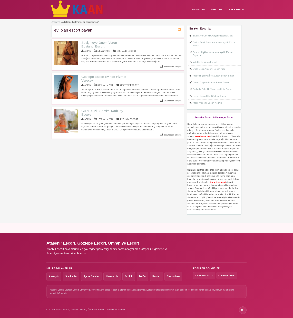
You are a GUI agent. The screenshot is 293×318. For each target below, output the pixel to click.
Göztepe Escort (129, 85)
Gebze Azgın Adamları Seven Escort (211, 82)
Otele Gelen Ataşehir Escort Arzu (209, 69)
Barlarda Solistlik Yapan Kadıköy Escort (212, 89)
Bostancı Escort (126, 51)
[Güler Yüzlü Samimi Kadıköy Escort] (66, 132)
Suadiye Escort (227, 275)
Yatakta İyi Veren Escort (205, 62)
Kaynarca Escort (205, 275)
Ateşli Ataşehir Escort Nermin (207, 103)
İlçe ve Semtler (91, 276)
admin (87, 51)
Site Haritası (173, 276)
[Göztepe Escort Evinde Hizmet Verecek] (66, 98)
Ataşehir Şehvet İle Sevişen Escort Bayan (213, 75)
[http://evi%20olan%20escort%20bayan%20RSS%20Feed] (179, 30)
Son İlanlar (71, 276)
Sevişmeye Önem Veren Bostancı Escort (99, 44)
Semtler (216, 9)
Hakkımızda (236, 9)
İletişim (156, 276)
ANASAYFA (198, 9)
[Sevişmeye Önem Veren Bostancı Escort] (66, 64)
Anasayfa (56, 22)
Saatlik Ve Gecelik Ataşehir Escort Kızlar (213, 35)
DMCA (142, 276)
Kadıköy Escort (129, 119)
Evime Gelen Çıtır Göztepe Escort (210, 96)
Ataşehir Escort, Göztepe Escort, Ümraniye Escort (92, 243)
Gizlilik (128, 276)
